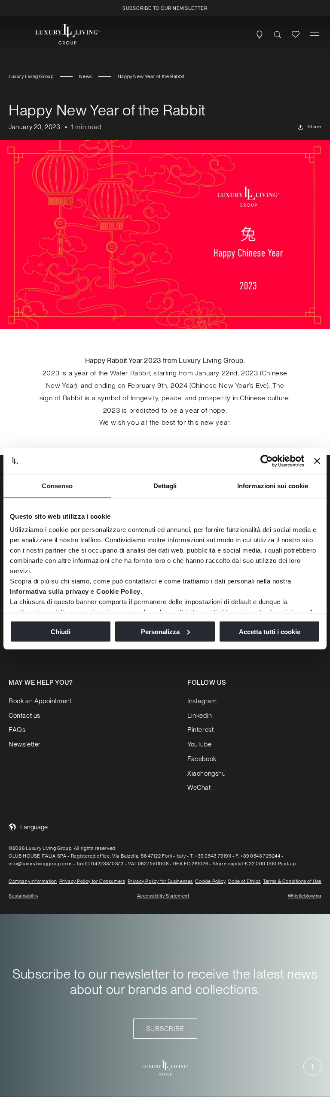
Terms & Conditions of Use (292, 881)
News (85, 76)
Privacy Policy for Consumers (92, 881)
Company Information (33, 881)
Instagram (202, 701)
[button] (314, 34)
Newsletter (25, 744)
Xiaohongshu (206, 773)
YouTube (199, 744)
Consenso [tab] (57, 485)
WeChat (199, 788)
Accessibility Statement (163, 896)
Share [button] (314, 127)
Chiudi (60, 631)
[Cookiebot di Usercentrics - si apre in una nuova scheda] (266, 460)
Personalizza (160, 631)
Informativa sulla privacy (49, 591)
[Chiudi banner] (317, 461)
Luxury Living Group (31, 76)
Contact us (24, 715)
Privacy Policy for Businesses (160, 881)
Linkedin (199, 715)
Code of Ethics (244, 881)
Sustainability (23, 896)
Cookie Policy (118, 591)
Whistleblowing (304, 896)
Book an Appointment (40, 701)
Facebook (202, 759)
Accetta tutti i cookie (269, 631)
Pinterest (200, 730)
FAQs (17, 730)
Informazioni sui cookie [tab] (272, 485)
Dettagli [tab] (165, 485)
